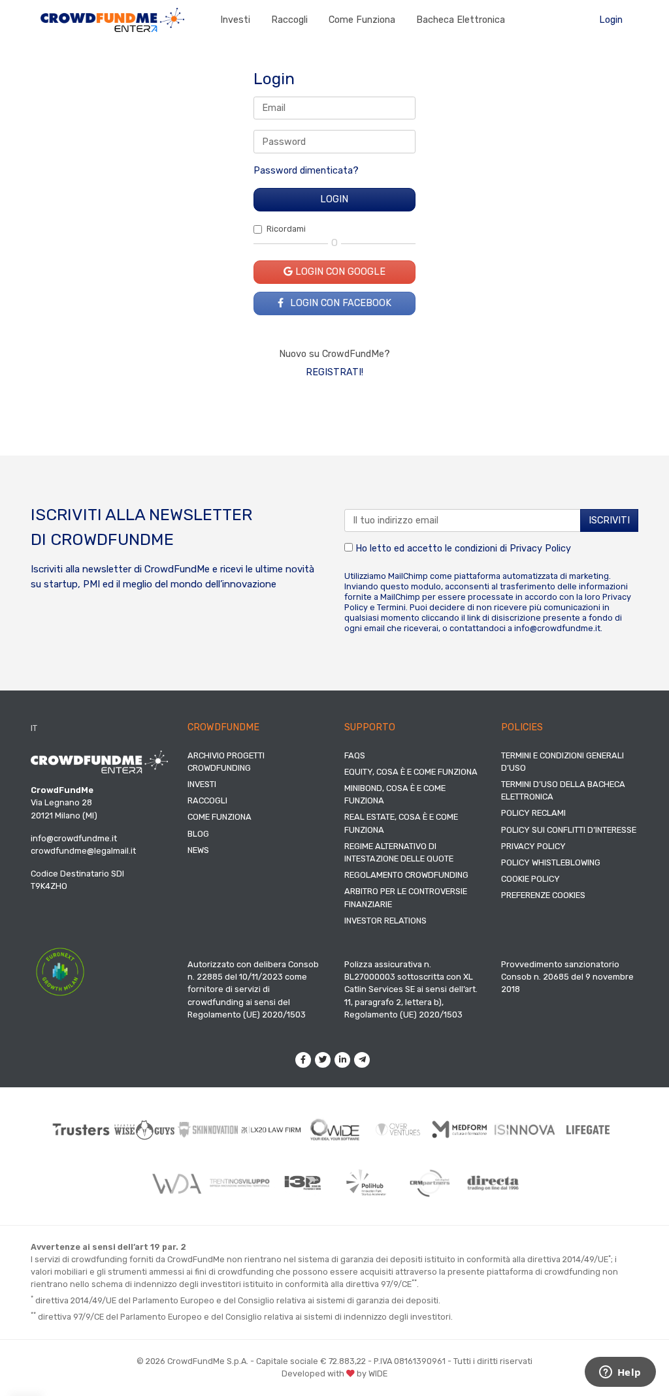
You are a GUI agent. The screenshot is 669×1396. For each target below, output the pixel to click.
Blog (198, 834)
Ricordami (286, 229)
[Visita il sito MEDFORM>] (461, 1129)
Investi (235, 19)
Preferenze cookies (543, 895)
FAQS (354, 755)
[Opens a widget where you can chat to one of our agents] (620, 1373)
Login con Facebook (339, 303)
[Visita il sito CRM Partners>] (429, 1183)
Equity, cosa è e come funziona (411, 772)
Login (611, 19)
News (198, 850)
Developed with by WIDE (334, 1373)
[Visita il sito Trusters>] (81, 1130)
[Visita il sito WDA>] (176, 1183)
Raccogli (289, 19)
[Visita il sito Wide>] (334, 1130)
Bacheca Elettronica (460, 19)
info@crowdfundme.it (557, 628)
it (34, 728)
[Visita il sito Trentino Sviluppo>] (239, 1183)
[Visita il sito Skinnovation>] (208, 1130)
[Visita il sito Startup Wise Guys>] (144, 1129)
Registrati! (334, 372)
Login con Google (339, 271)
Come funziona (362, 19)
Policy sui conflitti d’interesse (568, 830)
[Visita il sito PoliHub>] (366, 1183)
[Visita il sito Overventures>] (398, 1129)
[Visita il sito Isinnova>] (525, 1130)
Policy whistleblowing (550, 862)
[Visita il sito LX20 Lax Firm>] (271, 1130)
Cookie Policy (530, 879)
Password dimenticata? (306, 170)
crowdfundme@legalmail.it (83, 851)
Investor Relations (385, 920)
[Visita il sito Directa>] (493, 1183)
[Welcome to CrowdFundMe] (112, 19)
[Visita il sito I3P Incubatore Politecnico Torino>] (302, 1183)
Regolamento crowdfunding (406, 875)
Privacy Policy (540, 548)
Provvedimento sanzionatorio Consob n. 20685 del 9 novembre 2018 (567, 976)
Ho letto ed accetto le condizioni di (462, 548)
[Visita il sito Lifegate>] (588, 1130)
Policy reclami (533, 813)
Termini (391, 607)
